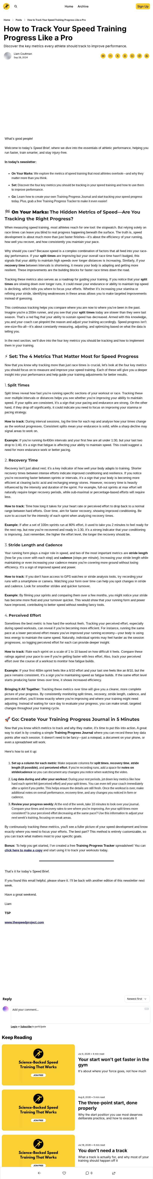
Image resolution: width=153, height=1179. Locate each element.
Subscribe (26, 1026)
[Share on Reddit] (139, 55)
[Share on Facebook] (110, 55)
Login (14, 1026)
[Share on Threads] (124, 55)
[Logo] (6, 6)
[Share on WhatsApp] (146, 55)
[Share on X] (117, 55)
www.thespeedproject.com (24, 922)
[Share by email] (103, 55)
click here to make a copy (23, 850)
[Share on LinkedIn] (132, 55)
